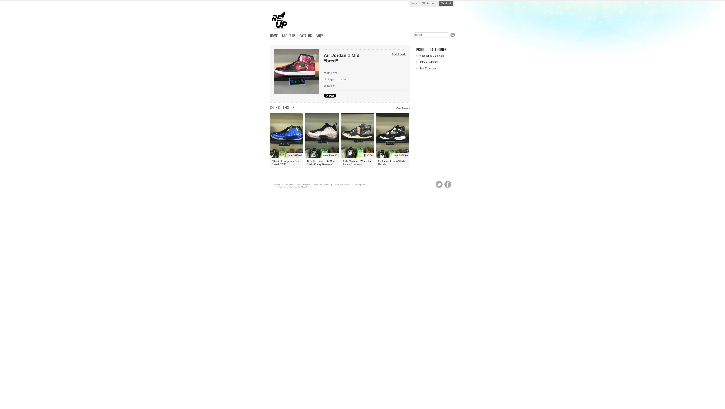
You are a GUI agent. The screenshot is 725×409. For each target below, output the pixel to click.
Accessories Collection (431, 55)
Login (414, 3)
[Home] (279, 26)
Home (274, 36)
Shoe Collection (282, 107)
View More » (403, 108)
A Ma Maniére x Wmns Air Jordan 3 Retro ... (356, 163)
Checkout (446, 3)
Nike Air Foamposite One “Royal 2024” (285, 163)
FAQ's (319, 36)
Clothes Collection (428, 62)
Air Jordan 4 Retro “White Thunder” (391, 163)
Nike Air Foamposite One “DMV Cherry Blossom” (321, 163)
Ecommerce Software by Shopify (293, 187)
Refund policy (359, 185)
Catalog (305, 36)
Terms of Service (321, 185)
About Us (288, 36)
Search (277, 185)
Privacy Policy (303, 185)
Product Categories (431, 49)
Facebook (447, 184)
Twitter (439, 184)
